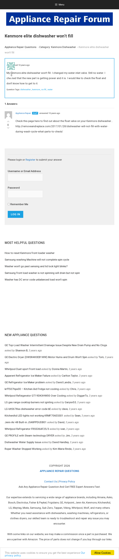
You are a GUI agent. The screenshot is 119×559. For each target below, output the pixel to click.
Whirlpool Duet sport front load (23, 369)
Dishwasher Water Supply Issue (23, 442)
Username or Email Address (24, 171)
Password (14, 187)
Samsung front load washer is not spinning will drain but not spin (42, 272)
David (61, 422)
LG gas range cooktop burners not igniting (29, 402)
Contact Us (50, 481)
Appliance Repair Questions (20, 47)
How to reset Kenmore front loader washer (30, 253)
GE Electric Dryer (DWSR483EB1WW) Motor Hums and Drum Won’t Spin (46, 357)
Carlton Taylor (70, 375)
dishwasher (25, 89)
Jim (68, 435)
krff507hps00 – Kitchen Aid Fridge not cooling (32, 389)
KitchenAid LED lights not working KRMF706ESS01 (34, 415)
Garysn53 (70, 402)
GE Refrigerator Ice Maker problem (25, 382)
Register (30, 159)
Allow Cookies (102, 553)
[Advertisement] (59, 307)
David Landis (63, 382)
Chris (73, 389)
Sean (77, 415)
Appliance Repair (23, 113)
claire (9, 65)
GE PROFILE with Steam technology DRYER (29, 435)
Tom (101, 357)
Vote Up (11, 70)
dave (65, 408)
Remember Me (19, 204)
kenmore (36, 89)
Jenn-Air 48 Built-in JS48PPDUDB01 (26, 422)
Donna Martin (60, 369)
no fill (43, 89)
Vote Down (11, 79)
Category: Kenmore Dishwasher (57, 47)
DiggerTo (82, 395)
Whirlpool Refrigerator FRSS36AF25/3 (27, 428)
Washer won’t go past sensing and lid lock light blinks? (36, 266)
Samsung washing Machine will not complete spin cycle (37, 259)
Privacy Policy (67, 481)
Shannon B (21, 350)
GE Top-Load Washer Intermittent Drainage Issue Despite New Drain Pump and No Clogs (56, 345)
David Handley (60, 442)
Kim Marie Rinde (62, 448)
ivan (62, 428)
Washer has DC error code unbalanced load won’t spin (36, 279)
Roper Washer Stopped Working (23, 448)
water (50, 89)
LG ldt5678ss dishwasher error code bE (28, 408)
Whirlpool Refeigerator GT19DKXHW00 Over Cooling (35, 395)
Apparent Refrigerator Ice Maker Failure (27, 375)
